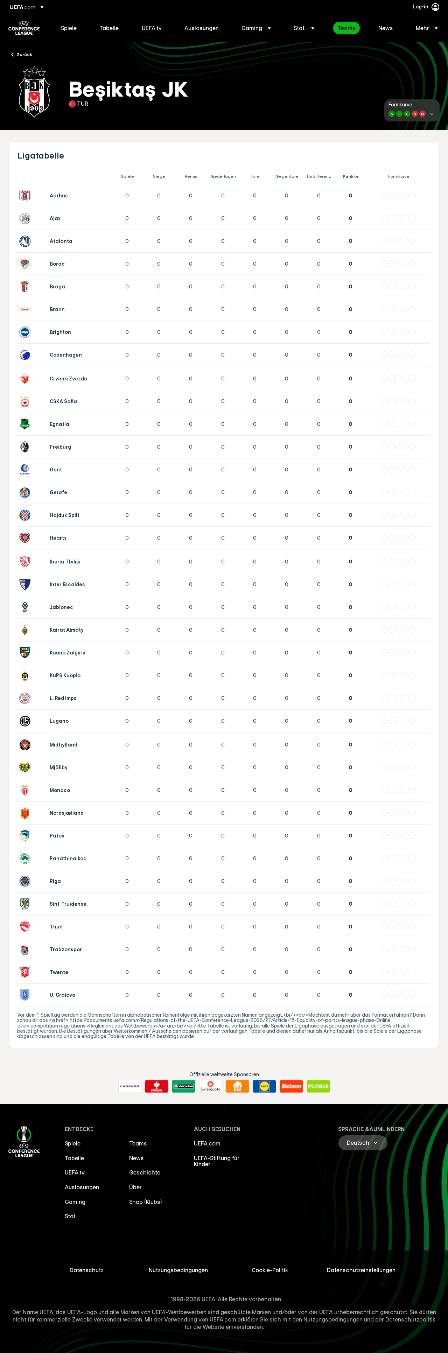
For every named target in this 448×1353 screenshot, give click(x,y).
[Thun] (26, 926)
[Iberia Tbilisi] (26, 561)
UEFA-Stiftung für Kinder (216, 1161)
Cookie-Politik (270, 1270)
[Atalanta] (26, 241)
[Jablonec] (26, 607)
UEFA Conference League (24, 28)
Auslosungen (82, 1187)
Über (135, 1187)
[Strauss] (156, 1086)
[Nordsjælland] (26, 813)
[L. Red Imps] (26, 698)
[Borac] (26, 263)
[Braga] (26, 286)
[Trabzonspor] (26, 949)
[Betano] (291, 1086)
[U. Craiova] (26, 995)
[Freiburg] (26, 447)
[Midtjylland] (26, 744)
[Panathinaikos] (26, 858)
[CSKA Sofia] (26, 401)
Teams (138, 1143)
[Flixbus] (318, 1086)
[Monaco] (26, 790)
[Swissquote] (210, 1086)
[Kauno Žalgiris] (26, 652)
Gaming (75, 1202)
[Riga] (26, 881)
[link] (68, 28)
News (136, 1158)
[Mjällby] (26, 767)
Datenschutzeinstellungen (361, 1270)
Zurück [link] (24, 54)
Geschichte (144, 1172)
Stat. (71, 1216)
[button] (256, 28)
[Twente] (26, 972)
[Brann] (26, 309)
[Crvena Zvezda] (26, 378)
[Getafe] (26, 492)
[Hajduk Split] (26, 515)
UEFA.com (207, 1143)
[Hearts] (26, 538)
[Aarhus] (26, 195)
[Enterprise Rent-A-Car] (183, 1086)
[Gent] (26, 469)
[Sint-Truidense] (26, 904)
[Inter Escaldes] (26, 584)
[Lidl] (264, 1086)
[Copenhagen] (26, 354)
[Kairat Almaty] (26, 630)
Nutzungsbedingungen (178, 1270)
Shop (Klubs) (145, 1202)
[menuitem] (71, 28)
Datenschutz (87, 1270)
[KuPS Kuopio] (26, 675)
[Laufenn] (129, 1086)
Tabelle (74, 1158)
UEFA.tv (75, 1172)
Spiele (72, 1143)
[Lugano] (26, 721)
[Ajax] (26, 218)
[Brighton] (26, 332)
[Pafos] (26, 835)
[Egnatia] (26, 424)
